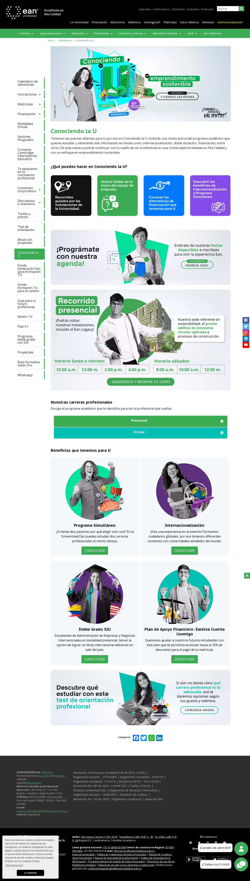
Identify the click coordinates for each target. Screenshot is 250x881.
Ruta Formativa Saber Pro (29, 363)
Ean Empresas (212, 33)
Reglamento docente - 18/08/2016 (95, 794)
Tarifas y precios (24, 215)
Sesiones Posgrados (25, 138)
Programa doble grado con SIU (26, 339)
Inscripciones (25, 95)
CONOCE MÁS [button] (95, 550)
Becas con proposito (25, 241)
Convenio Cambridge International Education (27, 154)
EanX (190, 33)
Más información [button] (14, 865)
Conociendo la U (28, 254)
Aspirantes (145, 9)
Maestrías (78, 33)
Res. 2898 (43, 775)
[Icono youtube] (245, 345)
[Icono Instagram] (245, 332)
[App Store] (221, 859)
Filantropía (170, 22)
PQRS (141, 773)
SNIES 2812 (47, 772)
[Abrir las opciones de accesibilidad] (247, 576)
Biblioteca (134, 22)
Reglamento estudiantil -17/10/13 (94, 781)
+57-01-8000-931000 (114, 847)
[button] (140, 420)
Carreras (25, 33)
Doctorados (102, 33)
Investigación (152, 22)
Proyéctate (25, 352)
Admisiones (117, 22)
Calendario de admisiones (28, 83)
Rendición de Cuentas (133, 794)
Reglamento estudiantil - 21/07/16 (141, 777)
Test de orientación (26, 228)
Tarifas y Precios (140, 786)
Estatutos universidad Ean (89, 790)
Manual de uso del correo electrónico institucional (126, 865)
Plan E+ (23, 326)
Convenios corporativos (25, 190)
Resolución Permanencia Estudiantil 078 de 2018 (104, 773)
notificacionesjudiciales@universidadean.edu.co (115, 868)
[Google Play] (196, 859)
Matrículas (23, 105)
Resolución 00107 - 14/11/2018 (138, 781)
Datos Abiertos (189, 22)
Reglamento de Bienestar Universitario (133, 790)
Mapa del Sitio (154, 799)
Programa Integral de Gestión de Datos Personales (116, 861)
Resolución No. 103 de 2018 (91, 799)
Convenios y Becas (131, 33)
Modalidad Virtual (25, 125)
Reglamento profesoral (126, 799)
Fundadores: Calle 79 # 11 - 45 (136, 837)
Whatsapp (25, 375)
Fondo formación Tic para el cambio (28, 287)
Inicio (51, 40)
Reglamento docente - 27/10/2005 (95, 777)
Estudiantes (178, 9)
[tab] (140, 421)
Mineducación (33, 783)
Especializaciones (51, 33)
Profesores (207, 9)
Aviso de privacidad (83, 854)
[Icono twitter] (245, 326)
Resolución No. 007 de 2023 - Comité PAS (99, 786)
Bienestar (208, 22)
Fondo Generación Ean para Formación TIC (29, 270)
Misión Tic (25, 317)
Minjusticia (59, 775)
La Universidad (79, 22)
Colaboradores (161, 9)
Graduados (193, 9)
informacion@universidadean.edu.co (134, 851)
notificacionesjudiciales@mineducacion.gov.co (42, 811)
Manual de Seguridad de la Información (116, 858)
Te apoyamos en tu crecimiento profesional (28, 173)
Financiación (99, 22)
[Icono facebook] (245, 320)
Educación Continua (165, 33)
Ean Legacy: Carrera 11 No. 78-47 (99, 837)
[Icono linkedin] (245, 338)
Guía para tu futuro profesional (27, 303)
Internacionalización (230, 22)
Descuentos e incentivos (24, 203)
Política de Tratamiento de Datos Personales (121, 854)
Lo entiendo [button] (30, 873)
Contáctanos (209, 837)
